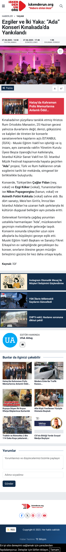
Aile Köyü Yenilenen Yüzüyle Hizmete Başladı (48, 409)
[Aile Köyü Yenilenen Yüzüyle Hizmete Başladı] (49, 397)
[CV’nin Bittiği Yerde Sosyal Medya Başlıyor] (49, 424)
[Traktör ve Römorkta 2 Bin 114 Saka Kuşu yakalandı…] (17, 424)
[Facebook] (21, 515)
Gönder (9, 483)
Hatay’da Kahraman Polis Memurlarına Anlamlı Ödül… (16, 382)
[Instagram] (38, 515)
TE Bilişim (41, 539)
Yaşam (20, 16)
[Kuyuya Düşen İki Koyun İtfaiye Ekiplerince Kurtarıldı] (17, 397)
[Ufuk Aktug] (10, 339)
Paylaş (9, 88)
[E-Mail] (22, 344)
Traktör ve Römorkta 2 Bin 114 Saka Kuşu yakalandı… (16, 436)
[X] (27, 515)
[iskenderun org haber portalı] (31, 6)
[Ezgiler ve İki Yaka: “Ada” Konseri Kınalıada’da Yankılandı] (33, 65)
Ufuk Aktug (26, 338)
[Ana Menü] (3, 6)
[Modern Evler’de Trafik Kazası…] (49, 370)
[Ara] (61, 6)
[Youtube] (44, 515)
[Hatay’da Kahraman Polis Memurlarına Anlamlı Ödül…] (17, 370)
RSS (12, 529)
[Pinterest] (33, 515)
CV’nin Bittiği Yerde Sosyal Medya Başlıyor (47, 436)
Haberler (7, 16)
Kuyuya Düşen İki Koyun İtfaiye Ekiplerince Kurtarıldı (16, 409)
